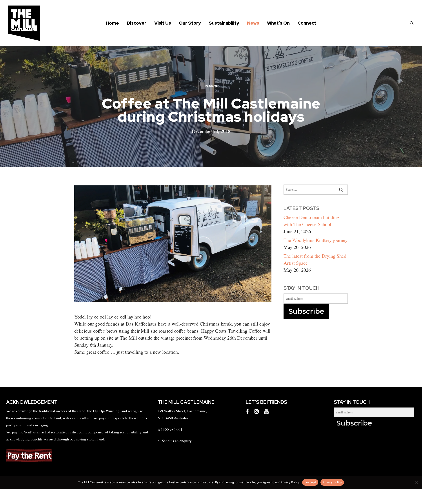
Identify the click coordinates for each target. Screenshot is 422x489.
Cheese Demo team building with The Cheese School (311, 220)
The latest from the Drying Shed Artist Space (315, 259)
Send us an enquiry (177, 440)
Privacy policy (332, 482)
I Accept (310, 482)
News (211, 86)
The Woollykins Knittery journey (315, 240)
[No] (416, 482)
